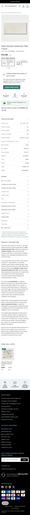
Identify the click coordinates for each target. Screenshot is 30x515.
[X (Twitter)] (13, 487)
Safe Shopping (5, 406)
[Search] (19, 6)
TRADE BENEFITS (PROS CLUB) (9, 417)
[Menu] (2, 6)
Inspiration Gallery (7, 414)
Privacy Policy (5, 411)
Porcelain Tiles (6, 445)
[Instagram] (6, 487)
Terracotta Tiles (6, 447)
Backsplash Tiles (6, 429)
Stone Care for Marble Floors (11, 403)
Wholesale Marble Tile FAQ (9, 409)
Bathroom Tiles (6, 431)
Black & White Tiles (7, 434)
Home (2, 12)
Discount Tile (5, 437)
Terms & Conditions (19, 506)
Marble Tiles (5, 439)
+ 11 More (8, 68)
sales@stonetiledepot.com (8, 469)
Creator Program (7, 419)
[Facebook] (2, 487)
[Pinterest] (10, 487)
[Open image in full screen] (15, 28)
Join (24, 459)
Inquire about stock (11, 87)
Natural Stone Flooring (9, 401)
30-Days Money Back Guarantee (11, 398)
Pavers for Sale (6, 442)
